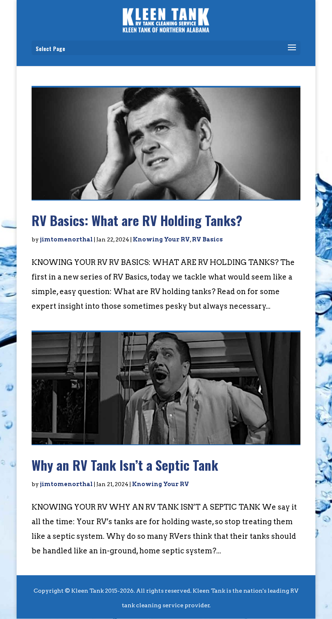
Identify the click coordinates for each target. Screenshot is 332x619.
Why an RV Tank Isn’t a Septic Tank (125, 464)
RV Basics (207, 239)
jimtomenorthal (66, 239)
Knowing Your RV (161, 239)
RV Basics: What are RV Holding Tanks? (137, 220)
